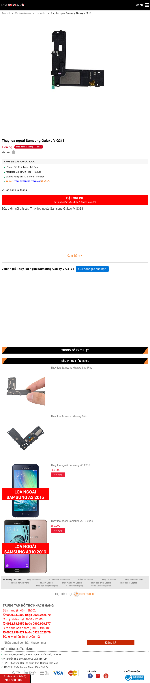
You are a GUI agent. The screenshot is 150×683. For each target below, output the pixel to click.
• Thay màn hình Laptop (71, 582)
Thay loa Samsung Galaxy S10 (69, 416)
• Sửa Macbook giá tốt (101, 585)
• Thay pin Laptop (45, 582)
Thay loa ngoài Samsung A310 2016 (72, 521)
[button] (75, 200)
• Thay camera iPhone (133, 579)
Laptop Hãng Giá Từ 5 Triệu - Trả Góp (25, 176)
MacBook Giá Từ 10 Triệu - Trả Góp (23, 172)
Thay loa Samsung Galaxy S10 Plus (71, 367)
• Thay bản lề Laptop (128, 582)
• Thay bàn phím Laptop (100, 582)
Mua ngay (58, 474)
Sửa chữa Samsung (23, 13)
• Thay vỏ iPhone (108, 579)
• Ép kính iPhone (85, 579)
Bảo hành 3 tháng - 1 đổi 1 (29, 146)
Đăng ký (110, 642)
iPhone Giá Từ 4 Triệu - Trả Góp (22, 167)
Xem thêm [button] (73, 255)
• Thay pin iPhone (33, 579)
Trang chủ (6, 13)
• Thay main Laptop (74, 585)
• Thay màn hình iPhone (59, 579)
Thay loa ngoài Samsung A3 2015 (70, 465)
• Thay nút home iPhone (18, 582)
